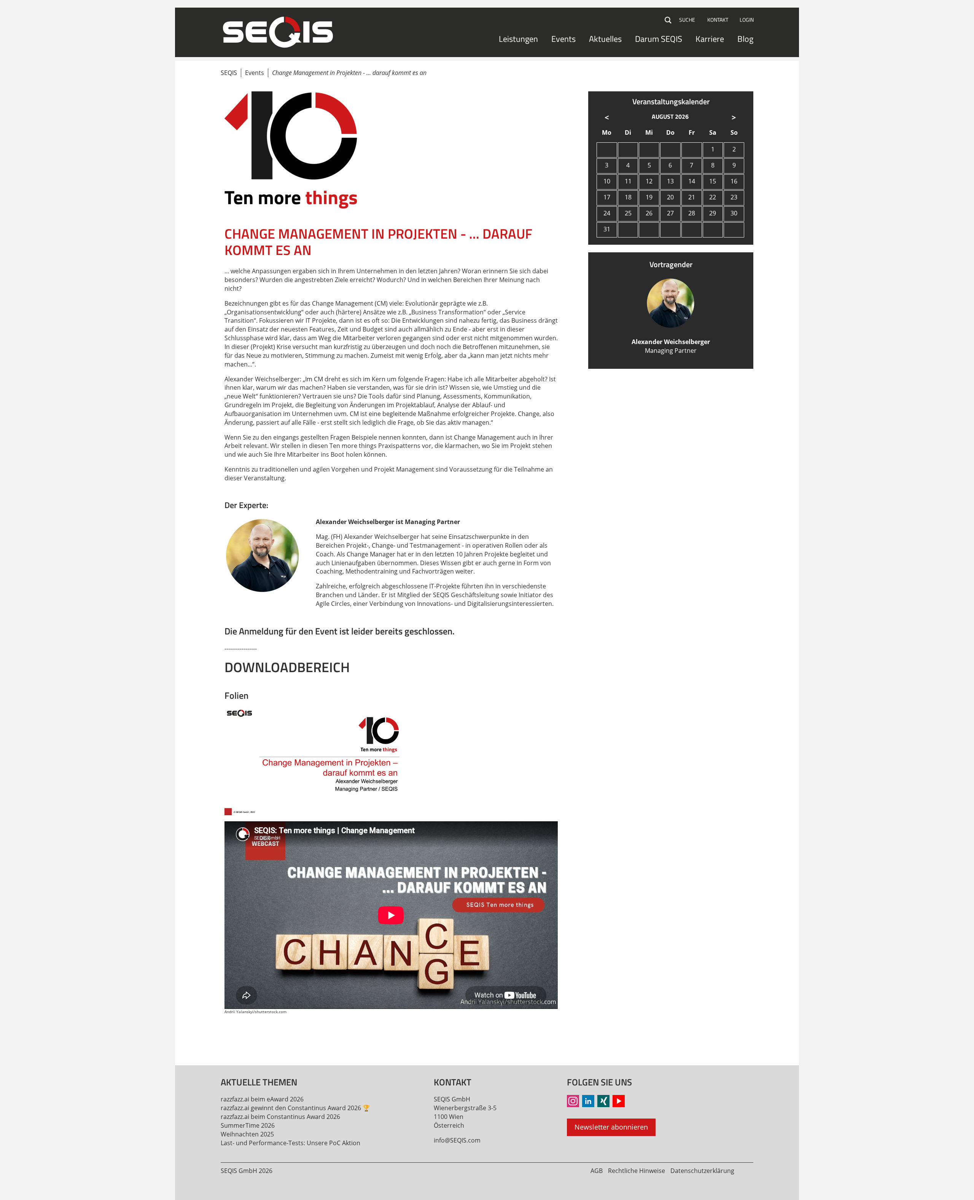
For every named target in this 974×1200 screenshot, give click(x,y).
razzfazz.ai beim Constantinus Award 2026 (280, 1116)
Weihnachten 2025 (247, 1134)
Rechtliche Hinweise (636, 1171)
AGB (596, 1171)
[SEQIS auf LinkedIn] (588, 1101)
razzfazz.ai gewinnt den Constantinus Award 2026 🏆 (295, 1108)
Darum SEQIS (658, 38)
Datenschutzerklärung (702, 1171)
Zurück (230, 1035)
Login (747, 20)
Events (563, 38)
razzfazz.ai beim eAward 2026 (262, 1099)
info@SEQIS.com (457, 1140)
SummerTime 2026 (248, 1125)
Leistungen (518, 38)
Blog (745, 38)
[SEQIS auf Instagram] (573, 1101)
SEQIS (229, 73)
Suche (668, 20)
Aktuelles (605, 38)
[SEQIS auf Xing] (603, 1101)
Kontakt (717, 20)
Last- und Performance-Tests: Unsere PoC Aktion (290, 1143)
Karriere (709, 38)
